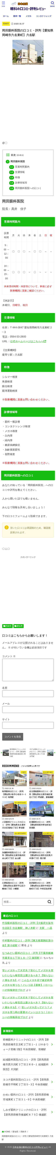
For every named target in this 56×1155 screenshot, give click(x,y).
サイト (6, 719)
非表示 (20, 155)
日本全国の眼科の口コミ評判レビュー (30, 1147)
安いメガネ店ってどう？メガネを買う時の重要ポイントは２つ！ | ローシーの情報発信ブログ (27, 1012)
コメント (9, 656)
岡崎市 (6, 24)
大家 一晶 (45, 928)
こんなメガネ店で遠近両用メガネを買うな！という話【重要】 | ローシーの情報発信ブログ (27, 985)
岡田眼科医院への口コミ (25, 188)
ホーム (6, 16)
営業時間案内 (19, 166)
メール (6, 703)
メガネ (29, 16)
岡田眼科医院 (16, 161)
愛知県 (20, 626)
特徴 (15, 177)
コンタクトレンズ (43, 16)
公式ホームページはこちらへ (26, 341)
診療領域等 (18, 182)
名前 (4, 687)
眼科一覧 (17, 16)
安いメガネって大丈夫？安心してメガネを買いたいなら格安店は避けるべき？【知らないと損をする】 (27, 975)
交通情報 (17, 172)
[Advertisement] (28, 587)
